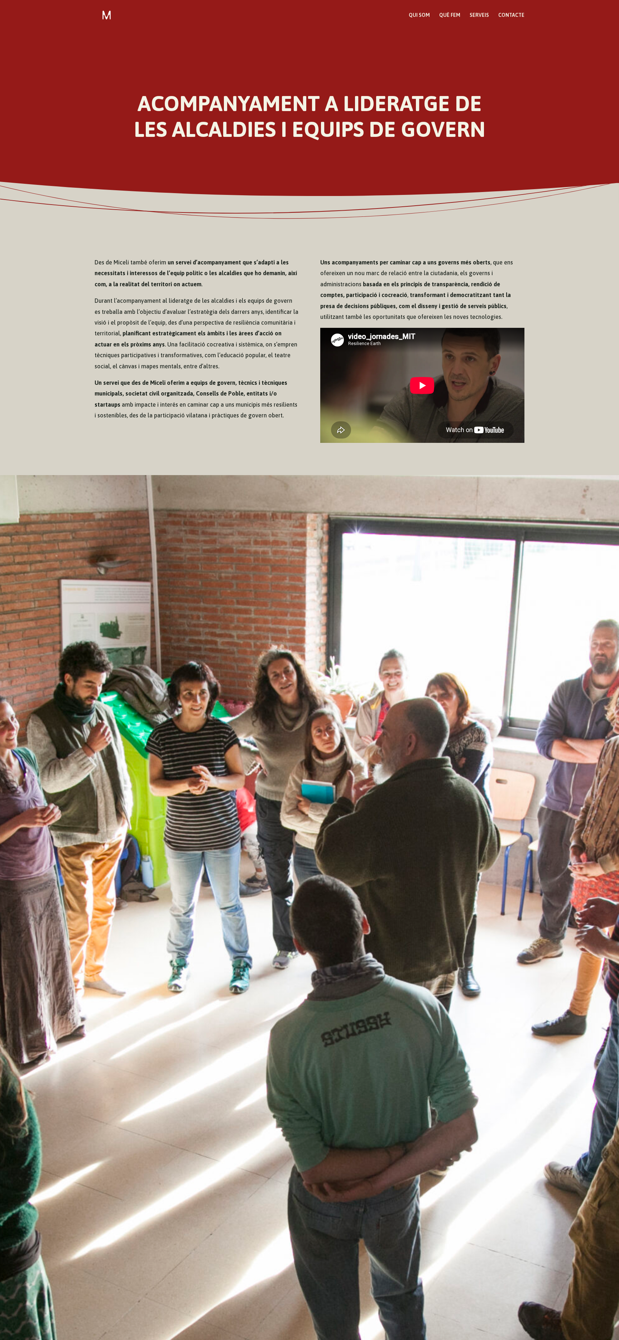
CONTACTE (511, 15)
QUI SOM (419, 15)
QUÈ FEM (449, 15)
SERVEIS (479, 15)
